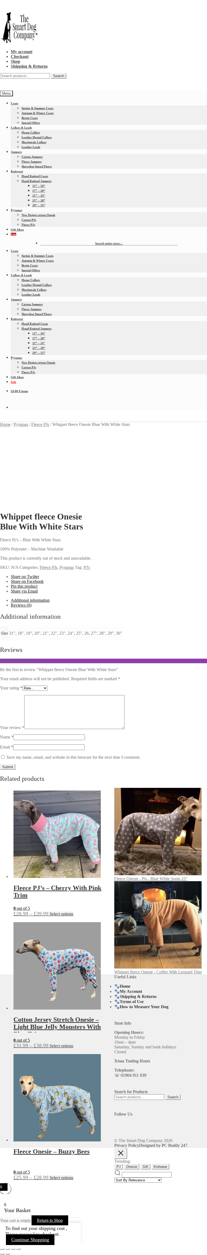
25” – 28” (38, 200)
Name (6, 737)
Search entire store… (109, 243)
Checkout (20, 56)
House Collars (31, 132)
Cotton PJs (29, 219)
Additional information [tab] (30, 600)
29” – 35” (38, 205)
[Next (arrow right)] (7, 1254)
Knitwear (17, 171)
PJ (118, 1167)
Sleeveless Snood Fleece (37, 166)
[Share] (13, 1249)
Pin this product (24, 586)
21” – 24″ (38, 195)
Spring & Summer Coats (37, 108)
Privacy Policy (126, 1145)
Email (6, 747)
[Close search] (120, 1153)
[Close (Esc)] (18, 1249)
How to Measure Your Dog (144, 1006)
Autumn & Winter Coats (38, 113)
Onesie (131, 1167)
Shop (15, 61)
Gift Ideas (17, 229)
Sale (13, 234)
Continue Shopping (30, 1239)
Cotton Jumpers (32, 156)
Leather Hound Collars (37, 137)
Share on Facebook (27, 581)
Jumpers (16, 151)
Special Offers (31, 122)
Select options (61, 914)
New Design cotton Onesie (38, 215)
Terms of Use (132, 1001)
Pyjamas (16, 210)
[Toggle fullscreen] (7, 1249)
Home (5, 424)
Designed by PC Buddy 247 (163, 1145)
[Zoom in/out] (2, 1249)
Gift (145, 1167)
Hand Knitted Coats (35, 176)
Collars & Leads (21, 127)
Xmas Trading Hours (132, 1061)
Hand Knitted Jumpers (36, 181)
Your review (12, 727)
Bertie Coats (30, 117)
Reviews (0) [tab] (21, 605)
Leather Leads (31, 147)
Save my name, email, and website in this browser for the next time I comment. (73, 757)
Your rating (11, 688)
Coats (14, 103)
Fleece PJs (28, 224)
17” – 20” (38, 190)
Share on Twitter (25, 576)
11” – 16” (38, 185)
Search (58, 76)
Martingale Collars (34, 142)
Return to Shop (50, 1220)
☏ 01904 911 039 (130, 1075)
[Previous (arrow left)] (2, 1254)
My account (21, 51)
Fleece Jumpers (32, 161)
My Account (131, 991)
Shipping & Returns (29, 66)
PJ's (87, 567)
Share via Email (24, 591)
